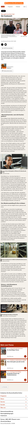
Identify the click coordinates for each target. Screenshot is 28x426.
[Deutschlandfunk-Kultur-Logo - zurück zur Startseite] (14, 3)
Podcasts (18, 6)
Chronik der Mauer (6, 421)
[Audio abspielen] (25, 33)
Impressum (4, 415)
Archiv (3, 10)
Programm (10, 6)
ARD (6, 419)
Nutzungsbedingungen (7, 413)
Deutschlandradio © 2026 (8, 423)
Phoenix (14, 419)
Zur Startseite (4, 386)
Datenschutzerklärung (7, 411)
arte (18, 419)
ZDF (10, 419)
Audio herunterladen (8, 48)
